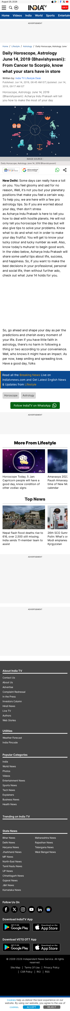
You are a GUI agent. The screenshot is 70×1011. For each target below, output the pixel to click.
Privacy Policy (51, 967)
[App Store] (46, 927)
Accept (31, 1007)
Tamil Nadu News (12, 866)
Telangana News (44, 847)
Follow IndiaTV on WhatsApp (32, 405)
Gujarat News (10, 880)
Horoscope (11, 395)
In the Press (9, 696)
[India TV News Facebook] (60, 2)
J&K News (8, 885)
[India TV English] (37, 7)
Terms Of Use (32, 967)
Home (5, 15)
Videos (17, 15)
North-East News (12, 861)
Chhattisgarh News (13, 875)
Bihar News (9, 837)
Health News (10, 804)
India (28, 15)
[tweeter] (14, 909)
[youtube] (31, 909)
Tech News (9, 790)
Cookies (11, 999)
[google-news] (48, 909)
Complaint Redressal (14, 691)
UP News (8, 870)
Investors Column (12, 701)
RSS (47, 971)
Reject (51, 1007)
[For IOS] (46, 947)
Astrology (27, 46)
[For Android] (16, 947)
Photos (6, 771)
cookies (14, 1007)
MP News (8, 856)
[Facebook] (6, 909)
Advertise (8, 687)
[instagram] (23, 909)
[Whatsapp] (57, 170)
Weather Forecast (12, 737)
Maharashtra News (45, 837)
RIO (39, 971)
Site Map (15, 967)
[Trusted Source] (30, 170)
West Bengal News (45, 852)
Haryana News (11, 847)
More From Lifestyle (35, 442)
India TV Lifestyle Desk (28, 78)
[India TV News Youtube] (67, 2)
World (39, 15)
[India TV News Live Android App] (16, 927)
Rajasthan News (44, 842)
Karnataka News (12, 889)
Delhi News (9, 842)
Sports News (10, 785)
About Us (8, 682)
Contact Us (9, 677)
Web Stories (9, 720)
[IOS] (52, 2)
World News (9, 766)
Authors (7, 715)
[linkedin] (40, 909)
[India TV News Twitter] (64, 2)
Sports (50, 15)
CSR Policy (26, 971)
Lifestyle (16, 46)
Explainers (8, 794)
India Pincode (10, 742)
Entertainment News (14, 780)
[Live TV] (65, 7)
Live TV (7, 710)
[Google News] (11, 170)
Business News (11, 799)
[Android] (56, 2)
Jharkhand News (12, 852)
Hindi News (9, 706)
